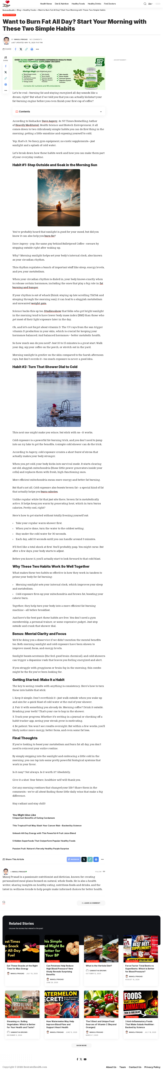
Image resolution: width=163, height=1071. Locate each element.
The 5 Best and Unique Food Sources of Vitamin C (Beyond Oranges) (101, 1024)
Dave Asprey (49, 121)
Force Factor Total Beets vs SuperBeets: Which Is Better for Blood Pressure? (139, 968)
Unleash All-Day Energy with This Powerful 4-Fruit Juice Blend (44, 833)
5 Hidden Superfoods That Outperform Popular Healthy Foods (43, 841)
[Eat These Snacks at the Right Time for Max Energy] (22, 948)
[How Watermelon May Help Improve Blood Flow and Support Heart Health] (62, 1004)
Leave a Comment (92, 903)
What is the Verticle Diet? (99, 965)
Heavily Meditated (27, 125)
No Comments (36, 39)
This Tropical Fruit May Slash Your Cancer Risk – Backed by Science (47, 825)
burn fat (49, 236)
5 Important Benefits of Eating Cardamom (33, 818)
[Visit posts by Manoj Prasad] (6, 41)
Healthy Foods (9, 15)
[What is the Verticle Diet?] (101, 948)
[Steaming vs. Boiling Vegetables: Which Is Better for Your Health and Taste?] (22, 1004)
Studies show (52, 311)
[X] (81, 1059)
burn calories (49, 491)
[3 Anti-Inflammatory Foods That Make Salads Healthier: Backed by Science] (141, 1004)
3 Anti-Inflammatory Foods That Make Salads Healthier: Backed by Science (139, 1024)
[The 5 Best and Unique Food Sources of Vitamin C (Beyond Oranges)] (101, 1004)
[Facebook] (77, 1059)
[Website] (104, 872)
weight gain (38, 303)
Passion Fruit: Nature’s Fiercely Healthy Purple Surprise (40, 848)
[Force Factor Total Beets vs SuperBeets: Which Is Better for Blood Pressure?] (141, 948)
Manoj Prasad (21, 39)
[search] (145, 4)
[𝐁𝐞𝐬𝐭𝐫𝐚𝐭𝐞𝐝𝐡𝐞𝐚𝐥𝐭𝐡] (6, 4)
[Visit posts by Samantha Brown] (87, 970)
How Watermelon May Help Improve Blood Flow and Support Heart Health (60, 1024)
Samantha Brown (98, 971)
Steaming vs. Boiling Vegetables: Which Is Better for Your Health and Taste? (21, 1024)
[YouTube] (85, 1059)
